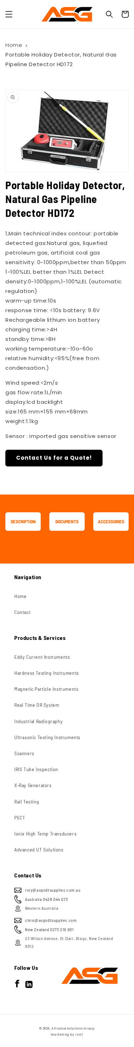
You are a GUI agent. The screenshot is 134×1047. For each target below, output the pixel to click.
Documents (67, 521)
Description (23, 521)
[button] (9, 14)
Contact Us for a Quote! (54, 457)
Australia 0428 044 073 (46, 899)
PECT (19, 817)
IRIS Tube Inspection (36, 769)
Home (13, 45)
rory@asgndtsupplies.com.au (53, 889)
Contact (22, 612)
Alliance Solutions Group (73, 1028)
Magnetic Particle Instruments (46, 689)
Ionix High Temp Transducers (45, 833)
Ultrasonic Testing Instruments (47, 737)
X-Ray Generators (33, 785)
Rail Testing (26, 801)
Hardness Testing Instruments (46, 673)
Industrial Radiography (38, 721)
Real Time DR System (36, 705)
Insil (79, 1034)
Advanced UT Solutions (39, 849)
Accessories (111, 521)
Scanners (24, 753)
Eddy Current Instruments (42, 657)
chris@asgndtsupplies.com (50, 920)
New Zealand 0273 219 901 (49, 929)
